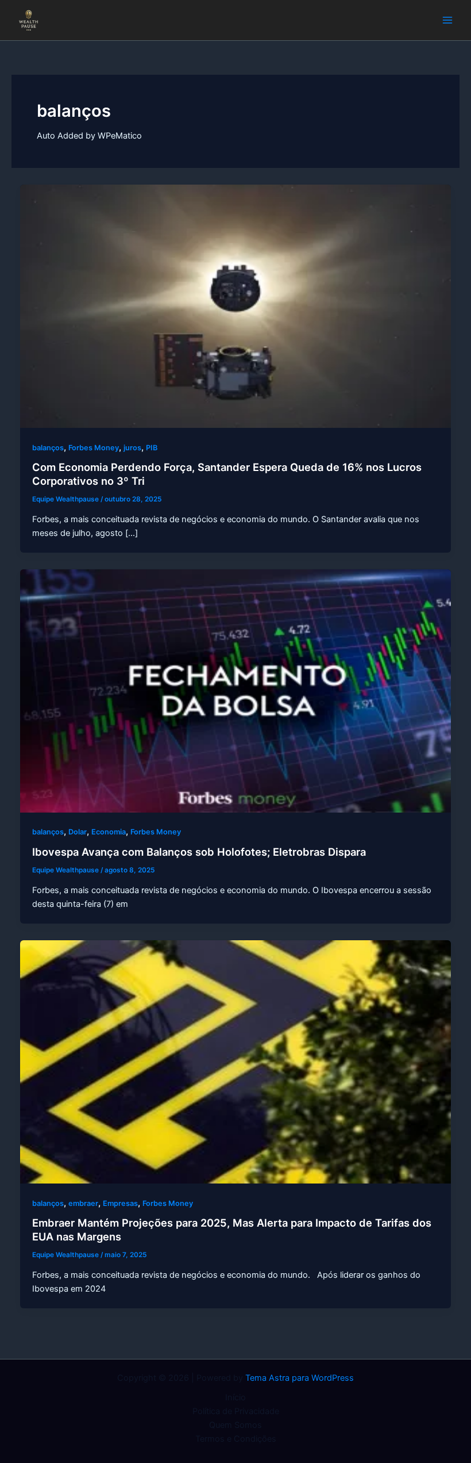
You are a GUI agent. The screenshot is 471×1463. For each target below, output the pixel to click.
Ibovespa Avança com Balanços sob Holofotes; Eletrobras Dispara (199, 851)
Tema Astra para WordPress (299, 1378)
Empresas (120, 1203)
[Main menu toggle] (447, 20)
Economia (108, 832)
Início (235, 1397)
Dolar (77, 832)
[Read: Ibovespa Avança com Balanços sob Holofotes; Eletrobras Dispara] (235, 690)
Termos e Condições (235, 1439)
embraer (83, 1203)
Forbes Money (93, 447)
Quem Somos (235, 1425)
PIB (151, 447)
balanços (48, 447)
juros (132, 447)
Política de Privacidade (235, 1411)
